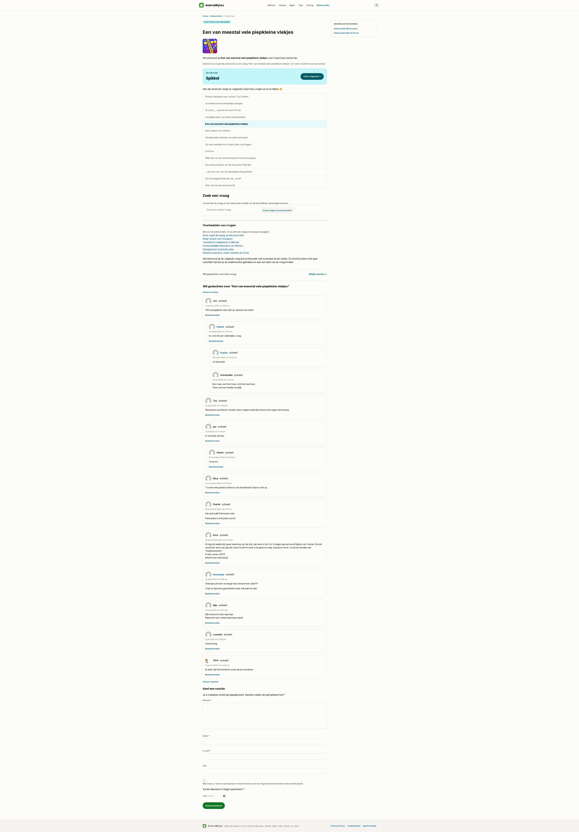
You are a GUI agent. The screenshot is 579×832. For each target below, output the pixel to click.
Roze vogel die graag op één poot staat (223, 235)
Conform (209, 151)
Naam (206, 736)
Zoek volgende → (312, 76)
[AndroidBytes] (201, 5)
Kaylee (220, 327)
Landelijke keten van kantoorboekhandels (225, 117)
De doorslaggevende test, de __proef (223, 178)
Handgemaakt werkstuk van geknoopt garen (226, 137)
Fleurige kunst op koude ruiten (218, 249)
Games (282, 5)
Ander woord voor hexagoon (218, 238)
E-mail (206, 751)
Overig (309, 5)
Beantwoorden (212, 315)
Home (205, 16)
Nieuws (272, 5)
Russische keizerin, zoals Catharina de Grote (226, 252)
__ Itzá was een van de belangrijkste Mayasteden (228, 172)
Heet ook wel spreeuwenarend (220, 185)
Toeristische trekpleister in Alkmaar (221, 242)
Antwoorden (323, 5)
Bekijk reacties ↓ (318, 274)
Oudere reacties (210, 292)
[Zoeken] (376, 5)
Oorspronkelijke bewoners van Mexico (223, 245)
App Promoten (369, 826)
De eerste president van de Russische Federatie (228, 165)
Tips (300, 5)
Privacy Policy (338, 826)
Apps (292, 5)
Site (204, 765)
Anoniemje (218, 574)
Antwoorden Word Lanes (345, 28)
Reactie (207, 700)
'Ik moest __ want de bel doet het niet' (223, 110)
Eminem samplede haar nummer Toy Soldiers (226, 96)
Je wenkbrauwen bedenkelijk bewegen (224, 103)
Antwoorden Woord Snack (346, 33)
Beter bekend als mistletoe (218, 131)
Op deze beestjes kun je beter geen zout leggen (228, 144)
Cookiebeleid (353, 826)
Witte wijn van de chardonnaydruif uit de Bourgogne (230, 158)
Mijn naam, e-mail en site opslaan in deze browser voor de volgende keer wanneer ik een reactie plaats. (253, 783)
